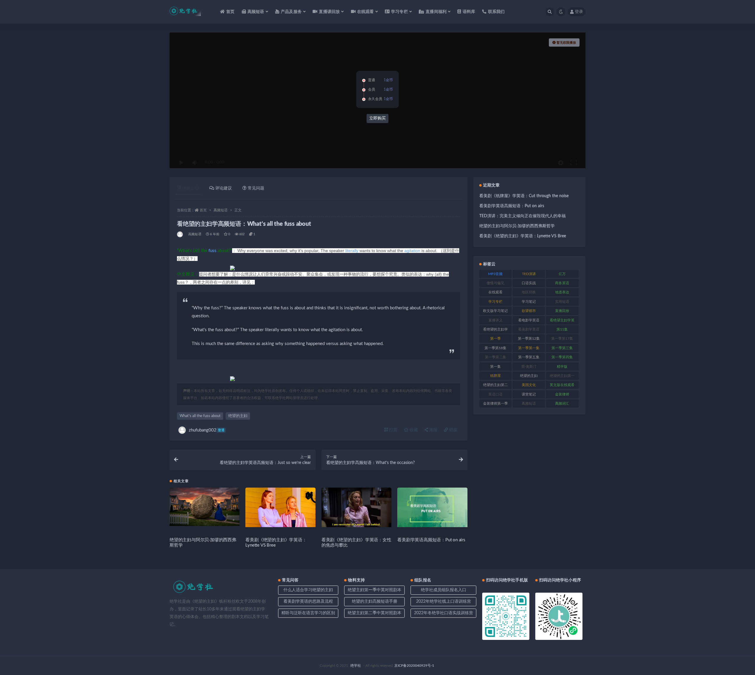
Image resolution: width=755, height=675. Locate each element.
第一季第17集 (562, 338)
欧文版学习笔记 (495, 311)
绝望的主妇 (237, 416)
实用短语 (562, 301)
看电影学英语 (528, 320)
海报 (432, 430)
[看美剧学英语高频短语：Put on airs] (432, 507)
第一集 (495, 366)
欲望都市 (529, 311)
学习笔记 (529, 301)
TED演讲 (529, 274)
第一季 (495, 338)
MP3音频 (495, 274)
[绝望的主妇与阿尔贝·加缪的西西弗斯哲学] (204, 507)
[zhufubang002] (180, 234)
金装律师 (562, 394)
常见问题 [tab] (256, 188)
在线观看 (495, 292)
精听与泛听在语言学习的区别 (308, 613)
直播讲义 (495, 320)
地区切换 (529, 292)
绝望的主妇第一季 (562, 377)
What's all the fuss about (200, 416)
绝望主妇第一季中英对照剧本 (374, 590)
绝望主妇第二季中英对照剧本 (374, 613)
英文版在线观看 (562, 385)
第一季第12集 (529, 338)
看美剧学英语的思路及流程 (308, 601)
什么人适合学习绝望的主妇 (308, 590)
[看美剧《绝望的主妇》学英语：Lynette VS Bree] (280, 507)
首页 (230, 12)
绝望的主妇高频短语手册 (374, 601)
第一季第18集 (495, 348)
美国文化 (529, 385)
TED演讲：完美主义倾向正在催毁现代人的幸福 (522, 216)
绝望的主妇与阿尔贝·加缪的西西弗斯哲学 (517, 226)
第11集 (562, 329)
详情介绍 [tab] (190, 188)
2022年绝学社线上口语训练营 (443, 601)
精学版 (562, 366)
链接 (452, 430)
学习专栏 (495, 301)
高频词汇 (562, 403)
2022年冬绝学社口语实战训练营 (443, 613)
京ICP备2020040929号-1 (414, 665)
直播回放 (562, 311)
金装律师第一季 (495, 403)
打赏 (392, 430)
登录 (579, 12)
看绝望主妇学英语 (562, 321)
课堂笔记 (529, 394)
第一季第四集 (562, 357)
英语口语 (495, 394)
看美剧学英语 (528, 329)
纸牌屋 (495, 375)
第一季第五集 (528, 357)
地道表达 (562, 292)
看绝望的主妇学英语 (495, 331)
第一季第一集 (528, 348)
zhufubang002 (206, 430)
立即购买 (377, 118)
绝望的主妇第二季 (495, 386)
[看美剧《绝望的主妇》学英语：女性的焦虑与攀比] (356, 507)
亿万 (562, 274)
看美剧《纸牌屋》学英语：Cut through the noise (524, 196)
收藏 (413, 430)
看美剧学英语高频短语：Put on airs (431, 540)
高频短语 (221, 210)
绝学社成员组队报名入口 (443, 590)
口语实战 (529, 283)
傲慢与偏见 (495, 283)
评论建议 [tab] (223, 188)
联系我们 (496, 12)
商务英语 (562, 283)
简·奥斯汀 (528, 366)
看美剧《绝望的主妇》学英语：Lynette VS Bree (522, 236)
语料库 (469, 12)
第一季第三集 (562, 348)
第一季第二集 (495, 357)
